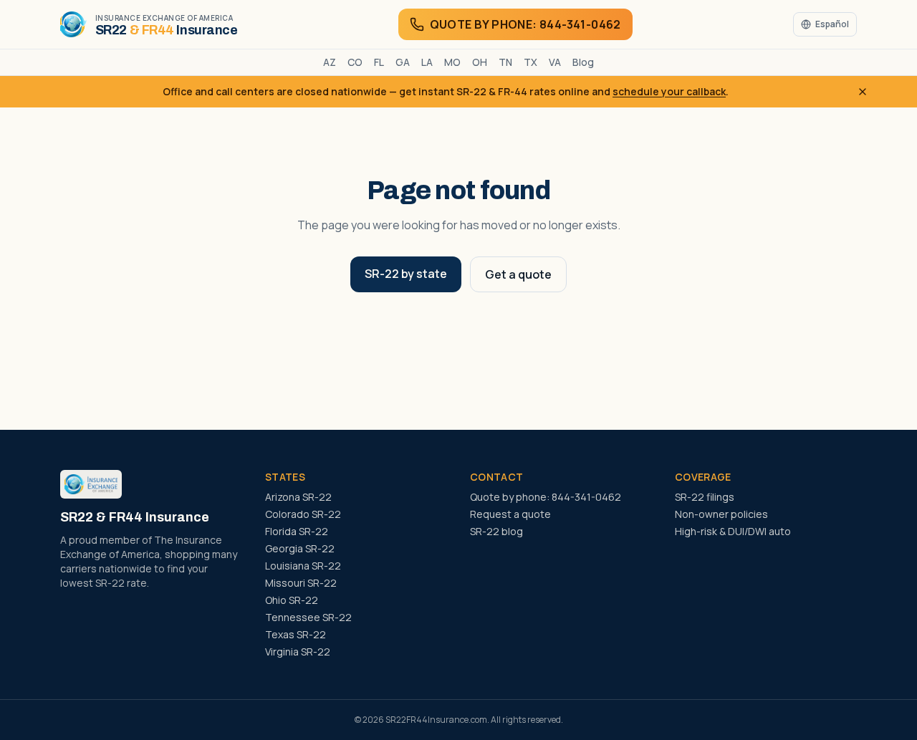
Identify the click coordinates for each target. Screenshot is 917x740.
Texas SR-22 (295, 634)
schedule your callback (669, 91)
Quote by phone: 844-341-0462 (545, 497)
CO (355, 62)
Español (832, 24)
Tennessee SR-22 (308, 617)
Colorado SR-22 (303, 514)
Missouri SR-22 (301, 583)
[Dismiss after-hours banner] (862, 91)
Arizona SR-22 (298, 497)
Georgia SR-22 (300, 548)
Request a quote (510, 514)
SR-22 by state (406, 274)
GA (402, 62)
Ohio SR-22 (291, 600)
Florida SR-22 (296, 531)
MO (452, 62)
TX (530, 62)
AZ (329, 62)
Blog (583, 62)
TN (505, 62)
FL (379, 62)
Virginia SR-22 (297, 651)
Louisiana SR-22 (303, 565)
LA (427, 62)
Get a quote (518, 274)
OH (479, 62)
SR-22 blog (496, 531)
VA (555, 62)
